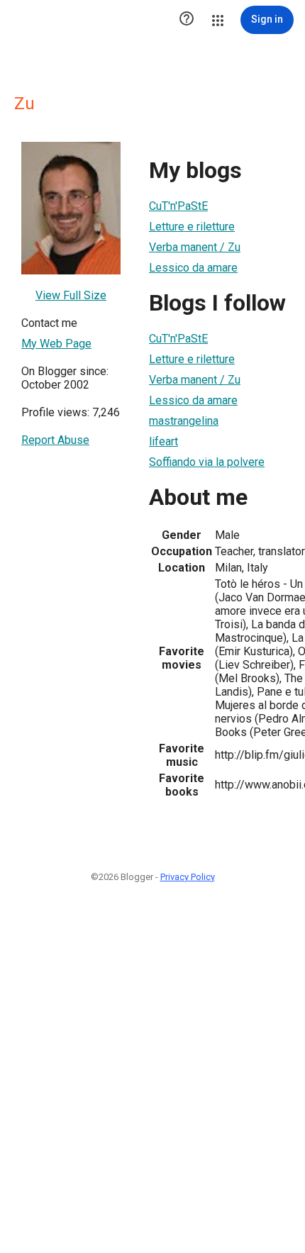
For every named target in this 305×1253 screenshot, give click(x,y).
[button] (187, 20)
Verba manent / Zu (194, 247)
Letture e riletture (192, 226)
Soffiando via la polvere (207, 462)
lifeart (163, 441)
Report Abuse (55, 440)
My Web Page (56, 343)
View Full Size (70, 295)
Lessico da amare (193, 267)
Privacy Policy (187, 876)
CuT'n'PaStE (178, 206)
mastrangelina (183, 421)
